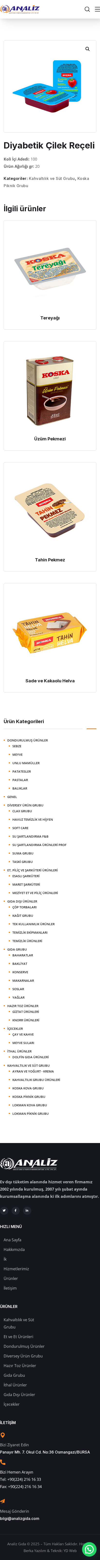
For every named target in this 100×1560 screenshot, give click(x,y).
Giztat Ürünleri (25, 1011)
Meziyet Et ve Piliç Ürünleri (35, 893)
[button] (87, 49)
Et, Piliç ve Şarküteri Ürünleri (32, 870)
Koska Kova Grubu (28, 1088)
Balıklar (19, 788)
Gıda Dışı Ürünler (22, 901)
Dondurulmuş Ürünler (27, 740)
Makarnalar (23, 980)
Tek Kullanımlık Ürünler (33, 924)
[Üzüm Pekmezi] (50, 390)
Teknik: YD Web (64, 1550)
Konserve (20, 972)
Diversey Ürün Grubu (25, 805)
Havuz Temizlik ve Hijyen (32, 819)
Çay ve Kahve (23, 1034)
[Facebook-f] (16, 1211)
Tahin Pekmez (50, 559)
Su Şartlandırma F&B (30, 836)
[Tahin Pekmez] (50, 511)
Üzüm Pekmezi (50, 438)
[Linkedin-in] (27, 1211)
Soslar (18, 989)
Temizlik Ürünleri (27, 941)
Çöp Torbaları (24, 907)
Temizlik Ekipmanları (30, 932)
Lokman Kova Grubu (29, 1105)
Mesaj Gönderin (14, 1511)
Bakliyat (19, 963)
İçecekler (15, 1028)
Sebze (16, 746)
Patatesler (21, 771)
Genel (12, 797)
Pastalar (20, 780)
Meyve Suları (23, 1043)
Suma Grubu (22, 853)
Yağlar (18, 997)
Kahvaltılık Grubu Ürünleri (36, 1080)
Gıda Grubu (17, 949)
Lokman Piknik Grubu (30, 1113)
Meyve (17, 754)
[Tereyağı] (50, 269)
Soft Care (20, 828)
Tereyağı (50, 317)
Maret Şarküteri (26, 884)
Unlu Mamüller (26, 763)
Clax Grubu (22, 811)
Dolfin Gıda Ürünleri (30, 1057)
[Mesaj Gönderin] (2, 1501)
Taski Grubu (22, 862)
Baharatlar (22, 955)
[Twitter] (4, 1211)
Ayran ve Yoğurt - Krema (33, 1071)
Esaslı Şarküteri (26, 876)
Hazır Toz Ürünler (22, 1006)
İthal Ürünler (19, 1051)
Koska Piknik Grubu (28, 1096)
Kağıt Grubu (22, 915)
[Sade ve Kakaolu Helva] (50, 632)
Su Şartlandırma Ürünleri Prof (39, 845)
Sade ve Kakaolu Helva (50, 680)
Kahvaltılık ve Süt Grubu (52, 178)
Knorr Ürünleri (25, 1020)
